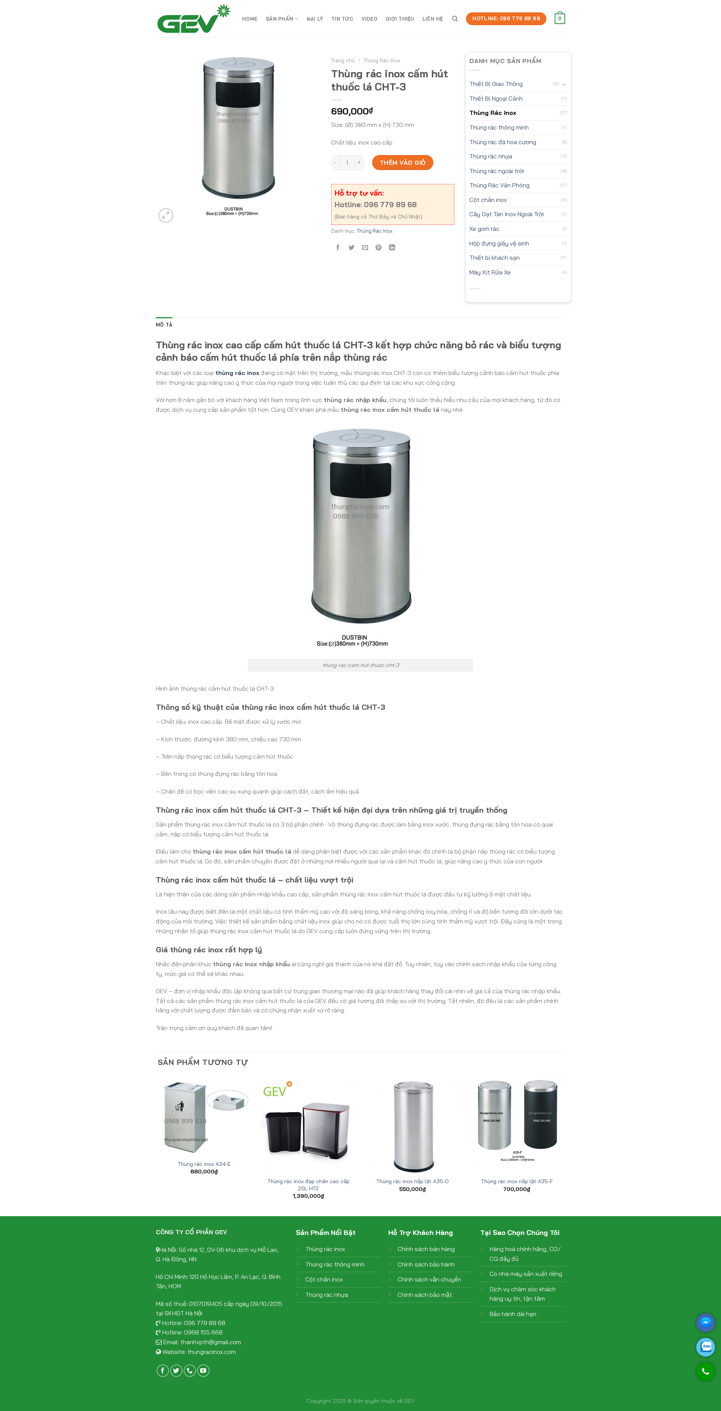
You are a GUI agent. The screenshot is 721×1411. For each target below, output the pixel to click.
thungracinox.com (211, 1351)
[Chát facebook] (705, 1322)
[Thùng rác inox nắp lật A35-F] (516, 1124)
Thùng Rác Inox (382, 60)
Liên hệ (432, 19)
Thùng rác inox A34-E (204, 1164)
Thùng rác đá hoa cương (502, 142)
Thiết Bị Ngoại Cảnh (496, 98)
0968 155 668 (203, 1332)
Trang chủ (343, 60)
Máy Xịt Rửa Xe (490, 272)
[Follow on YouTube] (203, 1370)
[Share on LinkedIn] (392, 248)
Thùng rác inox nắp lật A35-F (517, 1181)
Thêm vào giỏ (403, 162)
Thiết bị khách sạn (494, 257)
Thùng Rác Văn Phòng (499, 185)
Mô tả (164, 325)
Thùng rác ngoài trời (496, 171)
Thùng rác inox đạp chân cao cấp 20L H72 (308, 1185)
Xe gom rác (484, 228)
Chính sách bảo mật (425, 1294)
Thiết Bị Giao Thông (496, 83)
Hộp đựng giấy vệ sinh (499, 243)
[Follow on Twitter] (176, 1370)
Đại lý (315, 19)
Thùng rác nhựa (490, 156)
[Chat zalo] (705, 1347)
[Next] (564, 1145)
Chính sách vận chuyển (429, 1279)
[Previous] (156, 1145)
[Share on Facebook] (338, 248)
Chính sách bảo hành (426, 1264)
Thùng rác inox (325, 1249)
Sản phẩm (279, 19)
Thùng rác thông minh (499, 127)
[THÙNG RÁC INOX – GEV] (193, 19)
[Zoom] (165, 215)
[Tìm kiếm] (455, 19)
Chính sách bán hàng (426, 1249)
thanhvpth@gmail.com (210, 1342)
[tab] (164, 324)
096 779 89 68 (204, 1323)
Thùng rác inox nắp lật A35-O (412, 1181)
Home (250, 19)
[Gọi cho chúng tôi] (705, 1375)
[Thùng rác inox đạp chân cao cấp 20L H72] (308, 1124)
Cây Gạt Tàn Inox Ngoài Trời (506, 214)
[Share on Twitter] (351, 248)
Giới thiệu (400, 19)
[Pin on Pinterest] (379, 248)
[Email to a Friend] (365, 248)
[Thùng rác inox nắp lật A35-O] (412, 1124)
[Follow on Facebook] (163, 1370)
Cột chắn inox (488, 199)
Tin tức (342, 19)
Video (369, 19)
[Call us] (190, 1370)
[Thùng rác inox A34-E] (204, 1115)
